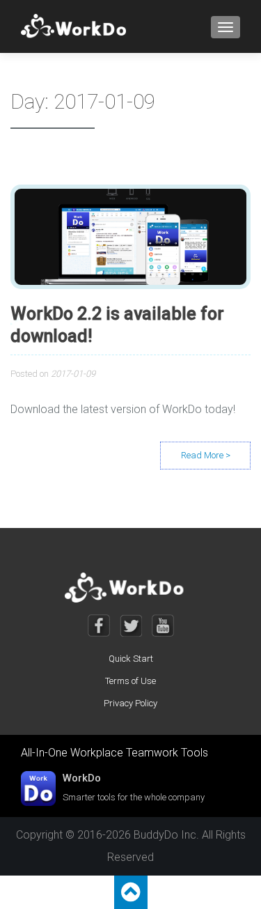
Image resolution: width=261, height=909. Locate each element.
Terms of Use (130, 681)
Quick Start (131, 658)
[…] (205, 455)
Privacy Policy (130, 703)
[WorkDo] (77, 26)
